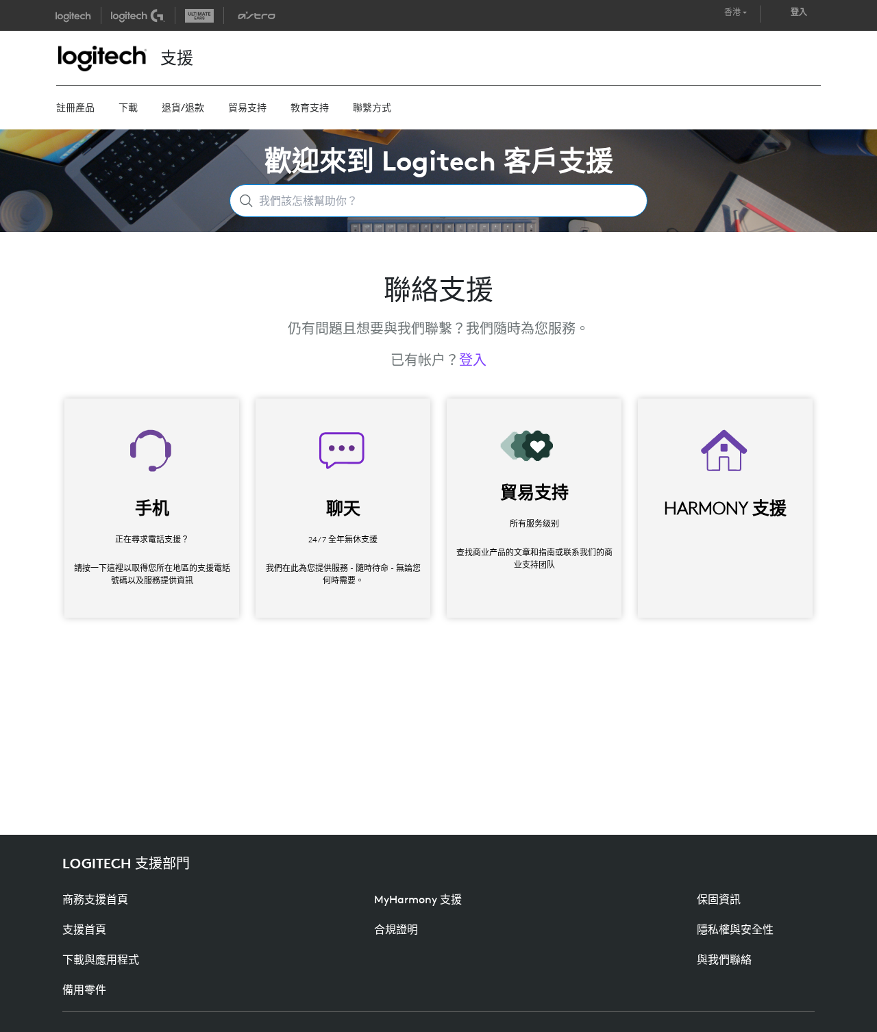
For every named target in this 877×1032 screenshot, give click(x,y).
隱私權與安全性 (735, 929)
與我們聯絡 (724, 959)
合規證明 (396, 929)
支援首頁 (84, 929)
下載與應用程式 (100, 959)
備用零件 (84, 989)
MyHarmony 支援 (418, 899)
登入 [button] (799, 12)
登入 (472, 359)
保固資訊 (719, 899)
